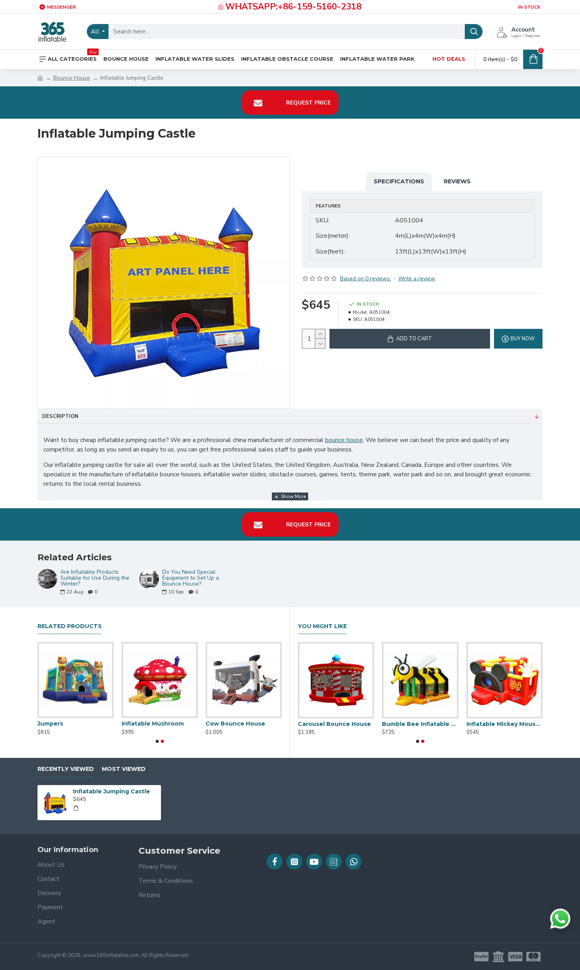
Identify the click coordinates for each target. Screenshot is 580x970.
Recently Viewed (65, 769)
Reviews (457, 181)
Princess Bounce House (68, 723)
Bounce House (71, 78)
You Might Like (322, 626)
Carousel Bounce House (437, 724)
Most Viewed (124, 769)
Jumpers (213, 723)
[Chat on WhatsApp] (560, 919)
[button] (157, 741)
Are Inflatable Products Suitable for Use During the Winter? (94, 578)
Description (60, 416)
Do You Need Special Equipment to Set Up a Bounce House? (190, 578)
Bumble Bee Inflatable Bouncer (523, 724)
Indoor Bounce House (149, 723)
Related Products (69, 626)
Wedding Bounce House (353, 724)
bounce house (344, 440)
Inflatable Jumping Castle (111, 791)
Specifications (399, 181)
